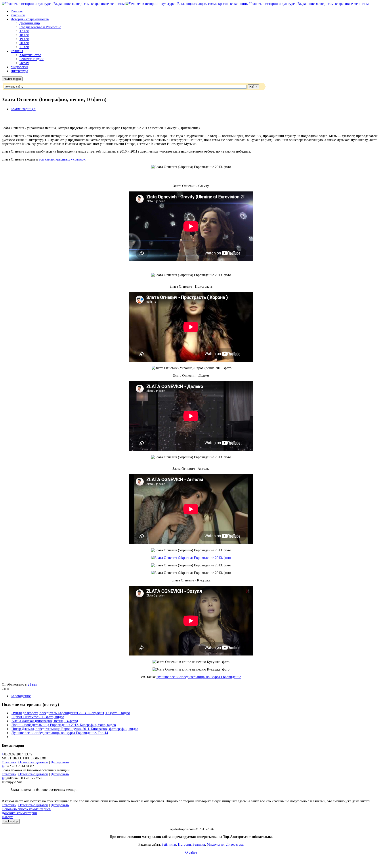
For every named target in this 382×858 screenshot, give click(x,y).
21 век (24, 47)
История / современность (30, 19)
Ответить (9, 762)
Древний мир (29, 23)
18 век (24, 35)
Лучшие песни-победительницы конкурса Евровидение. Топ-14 (59, 733)
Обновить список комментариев (26, 809)
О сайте (191, 852)
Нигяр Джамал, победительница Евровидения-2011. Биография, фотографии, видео (74, 729)
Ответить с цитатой (33, 762)
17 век (24, 31)
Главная (17, 11)
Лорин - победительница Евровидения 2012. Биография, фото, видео (63, 725)
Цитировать (60, 762)
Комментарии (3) (23, 109)
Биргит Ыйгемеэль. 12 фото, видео (37, 717)
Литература (19, 71)
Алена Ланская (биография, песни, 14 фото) (44, 721)
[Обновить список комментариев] (25, 745)
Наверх (7, 817)
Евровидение (21, 696)
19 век (24, 39)
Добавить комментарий (19, 813)
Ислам (24, 63)
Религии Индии (31, 59)
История (184, 844)
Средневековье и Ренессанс (40, 27)
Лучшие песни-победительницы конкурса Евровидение (199, 677)
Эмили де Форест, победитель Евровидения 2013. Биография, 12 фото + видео (70, 713)
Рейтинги (18, 15)
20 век (24, 43)
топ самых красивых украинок (62, 159)
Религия (17, 51)
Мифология (19, 67)
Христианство (30, 55)
